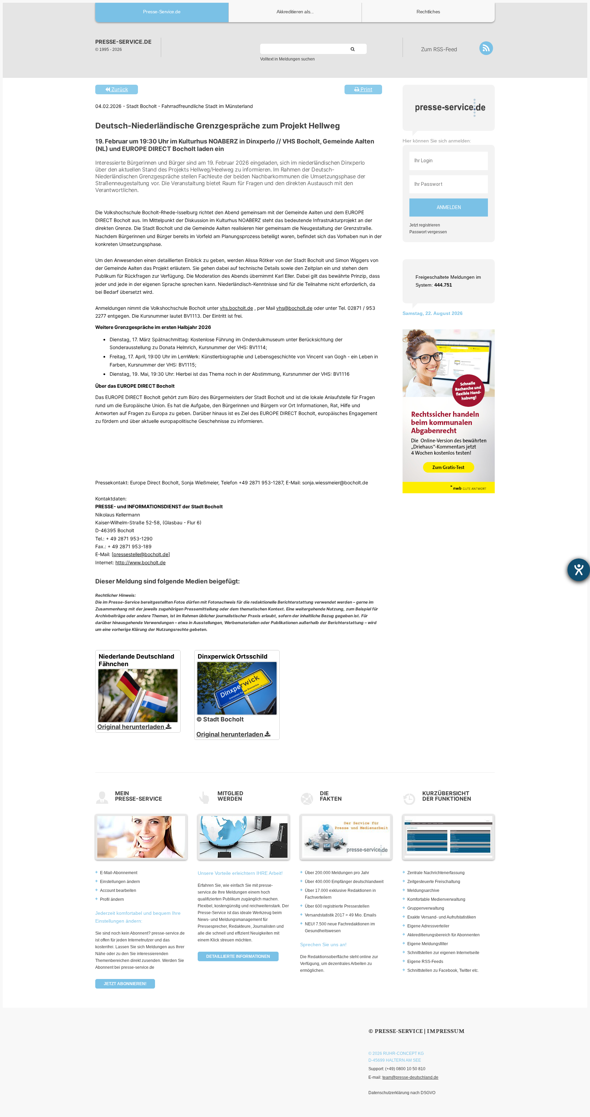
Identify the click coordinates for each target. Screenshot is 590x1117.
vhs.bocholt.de (236, 308)
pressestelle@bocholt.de (140, 554)
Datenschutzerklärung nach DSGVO (401, 1092)
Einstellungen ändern (120, 881)
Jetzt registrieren (424, 225)
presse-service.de (123, 41)
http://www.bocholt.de (140, 562)
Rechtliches (428, 11)
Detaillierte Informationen (238, 956)
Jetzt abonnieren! (125, 983)
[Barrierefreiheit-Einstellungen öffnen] (578, 569)
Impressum (446, 1031)
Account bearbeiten (118, 890)
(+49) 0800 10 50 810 (405, 1068)
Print (365, 89)
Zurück (119, 89)
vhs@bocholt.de (294, 308)
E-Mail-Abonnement (118, 872)
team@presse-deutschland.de (410, 1077)
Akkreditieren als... (295, 11)
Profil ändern (112, 899)
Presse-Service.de (161, 11)
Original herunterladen (131, 726)
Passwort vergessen (428, 232)
